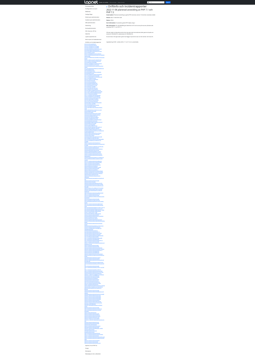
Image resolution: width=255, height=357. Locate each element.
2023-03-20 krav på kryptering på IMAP (91, 277)
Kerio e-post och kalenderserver (93, 39)
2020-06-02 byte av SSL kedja (89, 182)
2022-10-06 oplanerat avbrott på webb (91, 266)
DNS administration (90, 22)
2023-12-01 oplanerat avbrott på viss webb (92, 283)
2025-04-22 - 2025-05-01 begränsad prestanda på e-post (94, 320)
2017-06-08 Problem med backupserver (92, 50)
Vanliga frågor (89, 14)
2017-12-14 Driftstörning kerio (90, 78)
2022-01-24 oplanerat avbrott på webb (91, 246)
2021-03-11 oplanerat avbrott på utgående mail (93, 204)
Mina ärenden (113, 2)
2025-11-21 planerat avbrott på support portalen (93, 334)
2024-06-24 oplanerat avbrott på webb (91, 290)
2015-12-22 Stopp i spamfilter (90, 103)
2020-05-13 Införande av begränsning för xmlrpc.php (92, 176)
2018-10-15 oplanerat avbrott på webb (91, 195)
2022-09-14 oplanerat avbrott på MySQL (92, 258)
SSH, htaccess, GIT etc (90, 31)
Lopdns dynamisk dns (90, 36)
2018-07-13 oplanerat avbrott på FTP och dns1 (93, 153)
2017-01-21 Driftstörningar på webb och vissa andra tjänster (94, 58)
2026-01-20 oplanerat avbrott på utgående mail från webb (94, 339)
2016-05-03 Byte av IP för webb (90, 123)
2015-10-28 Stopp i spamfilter (90, 86)
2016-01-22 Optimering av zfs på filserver (92, 96)
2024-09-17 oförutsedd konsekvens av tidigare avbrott (93, 306)
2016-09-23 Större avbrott (89, 135)
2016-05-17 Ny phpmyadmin (89, 124)
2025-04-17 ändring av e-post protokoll (91, 318)
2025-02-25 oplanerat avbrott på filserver (92, 315)
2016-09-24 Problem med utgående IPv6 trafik (93, 136)
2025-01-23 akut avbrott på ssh (90, 312)
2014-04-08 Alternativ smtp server (90, 121)
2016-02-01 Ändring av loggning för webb (92, 97)
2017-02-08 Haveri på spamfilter (90, 62)
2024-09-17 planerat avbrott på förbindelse (92, 297)
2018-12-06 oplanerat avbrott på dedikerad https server (93, 206)
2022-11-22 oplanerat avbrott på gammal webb (93, 271)
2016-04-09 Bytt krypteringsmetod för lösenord (93, 122)
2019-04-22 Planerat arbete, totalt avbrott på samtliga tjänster (94, 221)
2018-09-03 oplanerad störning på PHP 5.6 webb (93, 184)
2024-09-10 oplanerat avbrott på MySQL (92, 300)
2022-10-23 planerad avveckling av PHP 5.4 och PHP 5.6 (94, 264)
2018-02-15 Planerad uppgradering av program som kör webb (94, 145)
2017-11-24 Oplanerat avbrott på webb (91, 75)
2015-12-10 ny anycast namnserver (91, 101)
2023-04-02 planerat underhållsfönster (91, 276)
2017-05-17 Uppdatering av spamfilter (91, 46)
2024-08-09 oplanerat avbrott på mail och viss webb (94, 294)
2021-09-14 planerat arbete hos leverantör (92, 234)
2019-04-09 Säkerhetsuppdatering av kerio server (93, 225)
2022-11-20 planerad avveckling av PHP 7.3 (92, 269)
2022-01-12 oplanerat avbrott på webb (91, 241)
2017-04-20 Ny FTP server (89, 73)
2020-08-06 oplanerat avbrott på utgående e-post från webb (93, 186)
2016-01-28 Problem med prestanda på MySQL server (93, 108)
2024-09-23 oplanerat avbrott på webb (91, 307)
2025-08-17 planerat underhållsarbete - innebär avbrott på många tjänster (93, 329)
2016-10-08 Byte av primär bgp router (91, 138)
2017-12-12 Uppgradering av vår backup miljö (93, 77)
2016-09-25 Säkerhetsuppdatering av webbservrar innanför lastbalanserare (94, 131)
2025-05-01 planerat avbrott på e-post (91, 322)
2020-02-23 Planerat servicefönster (91, 169)
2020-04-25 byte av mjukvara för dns (91, 174)
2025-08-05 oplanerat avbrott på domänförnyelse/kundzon (90, 331)
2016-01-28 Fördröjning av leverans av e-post (93, 110)
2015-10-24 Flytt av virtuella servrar (91, 84)
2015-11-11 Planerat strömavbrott (90, 94)
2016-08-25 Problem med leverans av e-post (92, 129)
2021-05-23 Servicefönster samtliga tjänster (92, 211)
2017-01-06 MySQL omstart (89, 52)
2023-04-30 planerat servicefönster (91, 278)
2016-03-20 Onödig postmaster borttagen (92, 114)
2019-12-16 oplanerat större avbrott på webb (93, 162)
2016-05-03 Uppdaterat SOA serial (90, 116)
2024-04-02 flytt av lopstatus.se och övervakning (93, 287)
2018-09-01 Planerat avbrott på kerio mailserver (93, 173)
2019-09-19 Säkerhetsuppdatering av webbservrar (94, 157)
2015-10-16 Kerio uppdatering (90, 81)
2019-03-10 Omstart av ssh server (90, 217)
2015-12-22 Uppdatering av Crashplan (91, 105)
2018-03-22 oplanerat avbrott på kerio (91, 147)
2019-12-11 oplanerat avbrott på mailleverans (93, 161)
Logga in (168, 2)
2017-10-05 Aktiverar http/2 (89, 70)
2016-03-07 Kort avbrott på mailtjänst (91, 117)
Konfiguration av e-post (91, 8)
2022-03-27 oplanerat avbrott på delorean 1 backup (94, 249)
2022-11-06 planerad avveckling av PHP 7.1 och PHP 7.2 (94, 268)
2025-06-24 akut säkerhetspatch (90, 324)
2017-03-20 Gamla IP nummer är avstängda (92, 72)
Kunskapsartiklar (89, 6)
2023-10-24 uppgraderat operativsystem (92, 282)
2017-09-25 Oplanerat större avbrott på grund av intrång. (93, 66)
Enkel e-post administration (92, 17)
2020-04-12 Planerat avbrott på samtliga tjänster (93, 171)
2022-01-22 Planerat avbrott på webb (91, 245)
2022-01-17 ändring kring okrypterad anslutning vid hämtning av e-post (94, 243)
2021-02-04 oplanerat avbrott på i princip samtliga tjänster (94, 202)
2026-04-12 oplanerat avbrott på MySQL (92, 340)
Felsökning (88, 25)
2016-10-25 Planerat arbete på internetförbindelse (94, 139)
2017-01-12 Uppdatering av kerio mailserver (92, 53)
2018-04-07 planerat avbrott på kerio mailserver (93, 149)
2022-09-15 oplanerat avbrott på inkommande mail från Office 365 (94, 260)
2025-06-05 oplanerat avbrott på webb (91, 323)
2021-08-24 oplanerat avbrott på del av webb (93, 233)
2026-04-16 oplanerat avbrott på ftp (91, 341)
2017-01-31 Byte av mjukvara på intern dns (92, 61)
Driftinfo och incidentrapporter (93, 42)
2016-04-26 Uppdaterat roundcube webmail (92, 119)
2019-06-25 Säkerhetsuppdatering (91, 230)
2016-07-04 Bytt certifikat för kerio (90, 125)
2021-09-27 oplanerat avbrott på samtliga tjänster (93, 235)
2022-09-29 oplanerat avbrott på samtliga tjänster (93, 262)
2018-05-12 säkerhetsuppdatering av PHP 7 (92, 151)
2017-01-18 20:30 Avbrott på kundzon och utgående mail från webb (94, 55)
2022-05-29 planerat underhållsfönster (91, 252)
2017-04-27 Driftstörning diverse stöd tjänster (93, 74)
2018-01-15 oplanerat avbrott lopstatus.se (92, 142)
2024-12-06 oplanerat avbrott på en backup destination (92, 311)
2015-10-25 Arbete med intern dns (91, 88)
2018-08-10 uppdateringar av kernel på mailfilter (93, 172)
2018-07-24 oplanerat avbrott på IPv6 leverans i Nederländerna (93, 156)
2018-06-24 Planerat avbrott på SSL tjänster (92, 152)
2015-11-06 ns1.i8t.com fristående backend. (92, 92)
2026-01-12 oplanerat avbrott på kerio (91, 335)
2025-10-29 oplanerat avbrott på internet (92, 333)
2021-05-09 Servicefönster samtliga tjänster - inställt (94, 210)
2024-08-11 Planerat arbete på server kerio (92, 295)
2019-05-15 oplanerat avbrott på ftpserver (92, 227)
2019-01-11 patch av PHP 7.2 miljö (90, 212)
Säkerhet (87, 34)
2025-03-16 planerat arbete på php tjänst (92, 316)
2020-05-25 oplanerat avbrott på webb (91, 180)
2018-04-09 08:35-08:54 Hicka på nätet (91, 150)
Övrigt (87, 348)
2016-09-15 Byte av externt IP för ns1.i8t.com (92, 133)
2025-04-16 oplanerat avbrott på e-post (91, 317)
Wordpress (88, 351)
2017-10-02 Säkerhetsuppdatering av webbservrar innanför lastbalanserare (94, 69)
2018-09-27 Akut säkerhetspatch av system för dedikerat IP (93, 191)
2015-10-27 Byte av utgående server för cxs (92, 90)
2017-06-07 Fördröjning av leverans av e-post (93, 49)
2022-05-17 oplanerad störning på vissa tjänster (93, 254)
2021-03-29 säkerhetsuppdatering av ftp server (93, 208)
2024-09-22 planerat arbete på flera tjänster (92, 301)
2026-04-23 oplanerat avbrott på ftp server (92, 343)
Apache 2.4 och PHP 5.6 (91, 345)
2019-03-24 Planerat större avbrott (90, 218)
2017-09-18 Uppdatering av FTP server (91, 64)
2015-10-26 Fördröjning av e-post (90, 85)
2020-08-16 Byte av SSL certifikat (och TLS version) (93, 188)
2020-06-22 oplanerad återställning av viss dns (93, 183)
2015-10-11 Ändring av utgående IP (91, 79)
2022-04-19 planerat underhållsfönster (91, 251)
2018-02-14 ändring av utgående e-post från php (93, 146)
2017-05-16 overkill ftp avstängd (90, 45)
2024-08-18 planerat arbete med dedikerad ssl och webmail (94, 292)
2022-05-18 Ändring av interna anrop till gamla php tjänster (94, 256)
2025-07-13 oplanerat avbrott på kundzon (92, 326)
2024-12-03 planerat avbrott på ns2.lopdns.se (93, 308)
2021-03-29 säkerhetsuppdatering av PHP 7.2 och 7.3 (94, 207)
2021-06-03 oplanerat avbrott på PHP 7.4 (92, 232)
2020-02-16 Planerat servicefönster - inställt (92, 167)
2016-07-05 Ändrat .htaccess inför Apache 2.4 (93, 127)
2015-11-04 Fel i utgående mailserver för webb (93, 91)
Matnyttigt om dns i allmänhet (93, 354)
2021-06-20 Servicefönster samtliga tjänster (92, 213)
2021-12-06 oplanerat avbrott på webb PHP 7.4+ (93, 240)
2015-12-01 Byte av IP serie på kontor (91, 100)
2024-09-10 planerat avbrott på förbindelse (92, 296)
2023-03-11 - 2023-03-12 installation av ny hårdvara (94, 274)
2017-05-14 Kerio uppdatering (90, 44)
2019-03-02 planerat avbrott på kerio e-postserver (93, 216)
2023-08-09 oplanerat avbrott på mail (91, 280)
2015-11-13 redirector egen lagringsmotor (92, 95)
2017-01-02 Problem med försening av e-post (93, 51)
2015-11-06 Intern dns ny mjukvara (91, 89)
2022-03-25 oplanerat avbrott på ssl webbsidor (93, 247)
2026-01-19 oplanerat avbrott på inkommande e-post (94, 337)
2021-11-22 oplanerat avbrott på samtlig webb (93, 238)
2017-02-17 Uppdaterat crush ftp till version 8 (93, 63)
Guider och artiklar (103, 2)
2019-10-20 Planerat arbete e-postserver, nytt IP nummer (93, 159)
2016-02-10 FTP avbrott (88, 112)
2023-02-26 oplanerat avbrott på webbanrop (92, 273)
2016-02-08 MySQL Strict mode (90, 111)
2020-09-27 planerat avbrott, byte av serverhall (93, 189)
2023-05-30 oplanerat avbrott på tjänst (91, 279)
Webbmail (87, 11)
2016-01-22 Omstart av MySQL (90, 106)
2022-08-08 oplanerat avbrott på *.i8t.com (92, 257)
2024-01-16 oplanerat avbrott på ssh (91, 284)
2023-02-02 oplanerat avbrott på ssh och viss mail (93, 272)
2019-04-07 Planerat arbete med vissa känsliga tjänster (93, 224)
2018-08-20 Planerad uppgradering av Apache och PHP (94, 179)
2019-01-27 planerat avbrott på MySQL (91, 215)
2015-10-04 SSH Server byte (89, 80)
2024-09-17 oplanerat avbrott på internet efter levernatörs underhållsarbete (93, 303)
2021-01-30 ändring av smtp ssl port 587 (92, 200)
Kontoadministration (90, 28)
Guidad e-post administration (92, 20)
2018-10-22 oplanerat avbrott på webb (91, 199)
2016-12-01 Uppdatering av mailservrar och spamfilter (92, 141)
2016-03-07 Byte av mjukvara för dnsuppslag (93, 102)
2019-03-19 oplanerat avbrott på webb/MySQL (93, 219)
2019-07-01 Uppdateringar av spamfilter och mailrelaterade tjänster (92, 229)
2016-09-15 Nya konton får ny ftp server (92, 134)
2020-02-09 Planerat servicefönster (91, 166)
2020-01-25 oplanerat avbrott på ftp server (92, 164)
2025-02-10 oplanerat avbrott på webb (91, 313)
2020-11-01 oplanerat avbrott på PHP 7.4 (92, 194)
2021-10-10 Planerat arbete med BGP (91, 236)
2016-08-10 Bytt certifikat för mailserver (91, 128)
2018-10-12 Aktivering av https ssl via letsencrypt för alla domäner (94, 197)
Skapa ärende (121, 2)
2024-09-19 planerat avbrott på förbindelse (92, 299)
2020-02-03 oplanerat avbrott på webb (91, 168)
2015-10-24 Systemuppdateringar (90, 83)
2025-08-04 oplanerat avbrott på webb (91, 327)
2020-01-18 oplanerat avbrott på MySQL (92, 163)
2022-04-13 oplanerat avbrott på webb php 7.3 (93, 250)
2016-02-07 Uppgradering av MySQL (91, 99)
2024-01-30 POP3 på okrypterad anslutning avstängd (94, 285)
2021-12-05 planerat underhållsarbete (91, 239)
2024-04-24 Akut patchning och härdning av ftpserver (92, 289)
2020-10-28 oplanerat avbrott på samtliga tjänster (93, 193)
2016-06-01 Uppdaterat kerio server (91, 118)
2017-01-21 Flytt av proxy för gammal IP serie (92, 60)
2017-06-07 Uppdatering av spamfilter (91, 47)
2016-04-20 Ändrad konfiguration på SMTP (92, 113)
